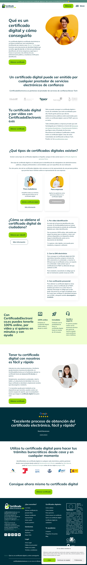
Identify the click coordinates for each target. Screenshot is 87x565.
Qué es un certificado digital (53, 517)
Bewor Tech (31, 45)
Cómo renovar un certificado (53, 515)
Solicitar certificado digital (30, 202)
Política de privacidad (31, 545)
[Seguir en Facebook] (9, 534)
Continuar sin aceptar (63, 560)
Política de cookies (30, 547)
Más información (30, 207)
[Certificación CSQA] (71, 543)
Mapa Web (28, 535)
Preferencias (78, 560)
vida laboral (67, 463)
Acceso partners (29, 522)
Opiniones (28, 532)
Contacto (48, 531)
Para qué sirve (50, 513)
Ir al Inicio (27, 508)
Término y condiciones (31, 550)
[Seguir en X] (5, 534)
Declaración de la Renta (47, 463)
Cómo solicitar (49, 508)
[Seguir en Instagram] (12, 534)
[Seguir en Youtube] (19, 534)
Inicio (6, 555)
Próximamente (57, 201)
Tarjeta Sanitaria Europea (35, 465)
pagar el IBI (61, 465)
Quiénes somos (29, 530)
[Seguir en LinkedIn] (16, 534)
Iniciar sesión (28, 520)
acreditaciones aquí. (61, 139)
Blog (47, 536)
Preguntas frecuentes (52, 534)
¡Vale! (49, 560)
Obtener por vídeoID (17, 235)
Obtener (68, 6)
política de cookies (55, 555)
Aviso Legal (28, 542)
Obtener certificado (17, 62)
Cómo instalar (49, 510)
